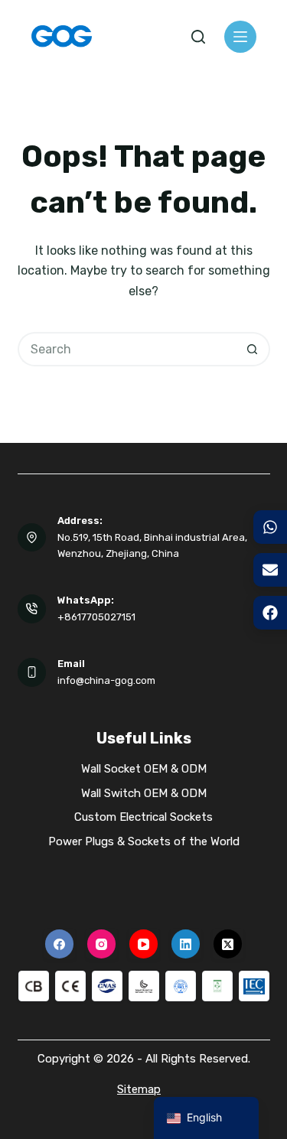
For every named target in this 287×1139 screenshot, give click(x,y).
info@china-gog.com (106, 680)
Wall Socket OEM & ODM (144, 769)
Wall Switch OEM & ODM (144, 793)
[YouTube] (144, 944)
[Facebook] (59, 944)
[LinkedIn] (186, 944)
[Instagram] (101, 944)
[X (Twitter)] (228, 944)
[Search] (198, 37)
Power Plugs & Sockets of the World (144, 841)
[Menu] (240, 37)
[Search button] (253, 349)
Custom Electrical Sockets (143, 817)
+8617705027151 (96, 617)
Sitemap (139, 1089)
